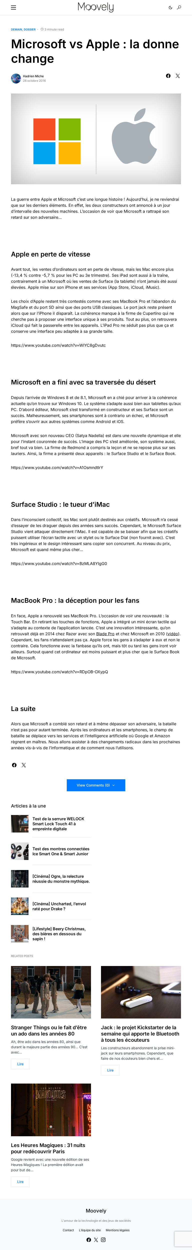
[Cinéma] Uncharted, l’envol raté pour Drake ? (59, 906)
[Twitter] (96, 1240)
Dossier (30, 29)
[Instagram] (103, 1240)
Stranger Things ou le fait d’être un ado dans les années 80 (49, 1030)
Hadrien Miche (33, 76)
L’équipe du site (90, 1230)
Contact (68, 1230)
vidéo (173, 633)
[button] (13, 8)
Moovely (96, 1211)
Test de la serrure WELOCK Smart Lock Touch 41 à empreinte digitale (58, 823)
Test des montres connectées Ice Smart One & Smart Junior (61, 851)
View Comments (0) (93, 785)
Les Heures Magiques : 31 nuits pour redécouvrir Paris (48, 1148)
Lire (20, 1064)
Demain (16, 29)
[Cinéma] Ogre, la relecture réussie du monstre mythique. (61, 879)
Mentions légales (118, 1230)
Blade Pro (105, 633)
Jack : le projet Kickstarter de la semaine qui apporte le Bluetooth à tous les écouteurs (140, 1033)
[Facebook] (88, 1240)
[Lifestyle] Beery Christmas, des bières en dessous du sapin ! (59, 933)
